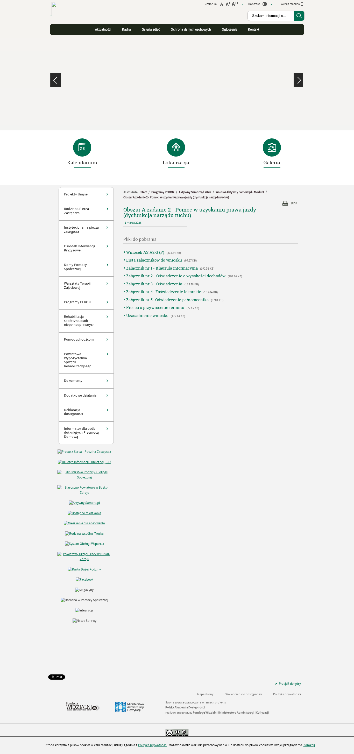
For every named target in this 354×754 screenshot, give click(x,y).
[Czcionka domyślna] (222, 5)
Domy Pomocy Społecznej (75, 267)
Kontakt (253, 29)
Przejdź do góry (290, 684)
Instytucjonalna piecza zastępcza (81, 229)
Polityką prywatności (152, 745)
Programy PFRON (77, 302)
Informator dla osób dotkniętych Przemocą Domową (81, 432)
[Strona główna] (114, 18)
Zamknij (309, 745)
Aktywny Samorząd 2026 (195, 192)
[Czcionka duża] (235, 5)
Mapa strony (205, 694)
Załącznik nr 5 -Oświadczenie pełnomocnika (167, 299)
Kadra (126, 29)
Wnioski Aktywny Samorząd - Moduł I (240, 192)
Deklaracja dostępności (73, 412)
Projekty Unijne (76, 194)
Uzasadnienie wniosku (147, 315)
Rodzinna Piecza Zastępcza (76, 211)
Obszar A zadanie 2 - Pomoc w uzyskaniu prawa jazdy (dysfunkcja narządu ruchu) (176, 197)
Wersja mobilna (290, 4)
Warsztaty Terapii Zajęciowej (77, 285)
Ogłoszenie (229, 29)
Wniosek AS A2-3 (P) (145, 252)
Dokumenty (73, 380)
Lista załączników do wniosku (154, 260)
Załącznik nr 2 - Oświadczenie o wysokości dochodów (175, 276)
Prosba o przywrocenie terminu (155, 307)
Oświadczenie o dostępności (243, 694)
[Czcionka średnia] (228, 5)
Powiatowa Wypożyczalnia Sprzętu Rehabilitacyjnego (77, 360)
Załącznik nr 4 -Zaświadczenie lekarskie (164, 291)
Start (143, 192)
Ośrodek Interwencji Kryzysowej (79, 248)
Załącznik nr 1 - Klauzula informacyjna (162, 268)
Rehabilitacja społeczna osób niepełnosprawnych (79, 320)
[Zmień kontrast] (264, 5)
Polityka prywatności (287, 694)
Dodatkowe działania (80, 395)
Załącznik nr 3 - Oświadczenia (154, 284)
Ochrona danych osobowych (191, 29)
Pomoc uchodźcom (79, 339)
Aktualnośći (103, 29)
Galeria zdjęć (151, 29)
